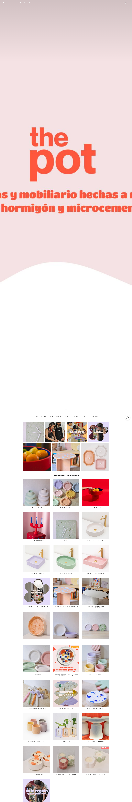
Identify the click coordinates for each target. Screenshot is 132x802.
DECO (36, 417)
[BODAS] (55, 432)
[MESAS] (66, 457)
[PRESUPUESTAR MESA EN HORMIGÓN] (66, 591)
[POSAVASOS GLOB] (95, 625)
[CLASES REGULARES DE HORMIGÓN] (36, 591)
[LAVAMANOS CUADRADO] (36, 558)
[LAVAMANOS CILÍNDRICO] (95, 525)
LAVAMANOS (94, 417)
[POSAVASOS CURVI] (66, 492)
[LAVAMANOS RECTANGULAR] (95, 558)
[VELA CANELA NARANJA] (36, 759)
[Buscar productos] (127, 417)
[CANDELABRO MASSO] (36, 525)
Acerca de (13, 3)
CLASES (67, 417)
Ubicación (23, 3)
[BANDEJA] (36, 625)
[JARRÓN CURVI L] (36, 492)
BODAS (43, 417)
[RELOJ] (66, 525)
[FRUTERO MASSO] (95, 492)
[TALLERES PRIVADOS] (66, 693)
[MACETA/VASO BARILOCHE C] (36, 726)
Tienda (5, 3)
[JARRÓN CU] (66, 726)
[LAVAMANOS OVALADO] (66, 558)
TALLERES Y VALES (55, 417)
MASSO (75, 417)
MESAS (84, 417)
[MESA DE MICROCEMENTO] (95, 726)
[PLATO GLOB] (36, 658)
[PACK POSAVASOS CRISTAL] (95, 693)
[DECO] (33, 432)
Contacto (32, 3)
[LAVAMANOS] (95, 457)
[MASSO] (37, 457)
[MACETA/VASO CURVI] (95, 658)
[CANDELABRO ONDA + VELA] (36, 693)
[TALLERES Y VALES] (77, 432)
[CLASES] (98, 432)
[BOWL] (66, 625)
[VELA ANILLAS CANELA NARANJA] (66, 759)
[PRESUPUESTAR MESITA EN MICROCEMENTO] (95, 591)
